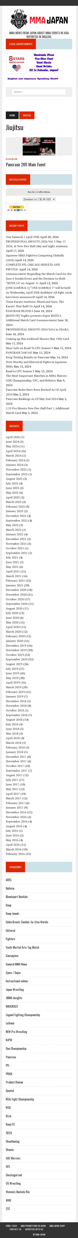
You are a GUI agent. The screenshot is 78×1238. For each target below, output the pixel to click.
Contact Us (15, 1229)
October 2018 (15, 710)
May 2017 (12, 789)
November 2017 (16, 761)
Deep (8, 905)
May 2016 (12, 840)
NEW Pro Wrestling (16, 1032)
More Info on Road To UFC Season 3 (29, 348)
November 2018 (16, 706)
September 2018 (17, 715)
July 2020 (12, 613)
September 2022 (17, 520)
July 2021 (12, 557)
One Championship (16, 1048)
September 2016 (17, 821)
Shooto (10, 1150)
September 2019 (17, 659)
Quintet (10, 1091)
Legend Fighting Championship (23, 1015)
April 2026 (13, 437)
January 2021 (14, 585)
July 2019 (12, 669)
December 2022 (16, 516)
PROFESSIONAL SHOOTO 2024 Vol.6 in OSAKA (37, 329)
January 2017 (14, 807)
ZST (8, 1209)
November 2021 (16, 544)
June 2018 (12, 729)
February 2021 (15, 581)
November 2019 (16, 650)
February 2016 (15, 854)
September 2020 (17, 604)
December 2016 (16, 812)
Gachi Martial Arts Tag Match (22, 947)
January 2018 (14, 752)
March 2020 (13, 632)
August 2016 (14, 826)
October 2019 (15, 655)
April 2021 (13, 571)
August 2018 (14, 720)
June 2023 (12, 488)
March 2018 (13, 743)
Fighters (10, 939)
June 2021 (12, 562)
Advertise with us (34, 1229)
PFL (7, 1065)
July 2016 (12, 831)
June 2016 (12, 835)
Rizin (8, 1116)
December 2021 (16, 539)
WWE (8, 1200)
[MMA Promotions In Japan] (32, 2)
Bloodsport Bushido (17, 897)
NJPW (9, 1040)
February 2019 (15, 692)
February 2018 (15, 747)
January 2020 (14, 641)
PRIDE (9, 1074)
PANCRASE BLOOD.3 (19, 311)
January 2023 (14, 511)
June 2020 (12, 618)
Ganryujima (12, 956)
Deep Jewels (12, 913)
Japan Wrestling (15, 989)
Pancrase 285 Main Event (26, 164)
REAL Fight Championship (20, 1099)
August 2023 (14, 479)
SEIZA (9, 1133)
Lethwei (10, 1023)
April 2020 (13, 627)
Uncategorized (14, 1175)
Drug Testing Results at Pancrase (28, 357)
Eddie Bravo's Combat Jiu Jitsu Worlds (27, 922)
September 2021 (17, 553)
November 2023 (16, 469)
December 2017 (16, 757)
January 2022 (14, 534)
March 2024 (13, 455)
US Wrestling (13, 1183)
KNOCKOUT (12, 1006)
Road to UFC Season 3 (20, 371)
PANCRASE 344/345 (19, 353)
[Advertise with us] (52, 2)
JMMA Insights (14, 998)
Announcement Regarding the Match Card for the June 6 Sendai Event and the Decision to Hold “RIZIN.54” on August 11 (38, 278)
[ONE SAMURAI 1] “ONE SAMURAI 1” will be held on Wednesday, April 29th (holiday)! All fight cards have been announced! (39, 292)
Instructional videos (17, 981)
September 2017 (17, 771)
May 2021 (12, 567)
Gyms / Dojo (11, 1225)
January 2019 (14, 696)
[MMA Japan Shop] (39, 2)
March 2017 (13, 798)
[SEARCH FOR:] (39, 91)
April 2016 (13, 845)
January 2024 (14, 465)
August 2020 (14, 608)
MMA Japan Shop (57, 1225)
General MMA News (16, 964)
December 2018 (16, 701)
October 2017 (15, 766)
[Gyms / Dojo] (26, 2)
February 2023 (15, 507)
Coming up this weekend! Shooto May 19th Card (37, 339)
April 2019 (13, 682)
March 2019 (13, 687)
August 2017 (14, 775)
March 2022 (13, 530)
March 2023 (13, 502)
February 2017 (15, 803)
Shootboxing (12, 1141)
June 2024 (12, 442)
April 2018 (13, 738)
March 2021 (13, 576)
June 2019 (12, 673)
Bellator (10, 888)
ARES (8, 880)
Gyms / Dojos (13, 973)
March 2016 (13, 849)
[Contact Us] (45, 2)
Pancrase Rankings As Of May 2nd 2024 (32, 399)
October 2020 (15, 599)
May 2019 (12, 678)
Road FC (10, 1124)
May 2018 (12, 733)
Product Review (14, 1082)
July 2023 (12, 483)
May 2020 (12, 622)
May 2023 (12, 493)
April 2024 (13, 451)
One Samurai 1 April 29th (22, 237)
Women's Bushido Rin (18, 1192)
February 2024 (15, 460)
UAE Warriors (13, 1158)
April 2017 (13, 794)
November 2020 (16, 594)
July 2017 (12, 780)
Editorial (10, 930)
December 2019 (16, 646)
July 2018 (12, 724)
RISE (8, 1107)
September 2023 (17, 474)
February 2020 (15, 636)
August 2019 (14, 664)
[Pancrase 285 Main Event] (39, 153)
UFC (8, 1166)
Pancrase (11, 159)
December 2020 (16, 590)
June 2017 (12, 784)
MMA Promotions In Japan (33, 1225)
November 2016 (16, 817)
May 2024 (12, 446)
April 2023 (13, 497)
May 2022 (12, 525)
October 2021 (15, 548)
